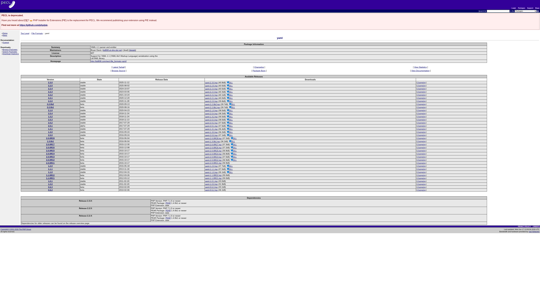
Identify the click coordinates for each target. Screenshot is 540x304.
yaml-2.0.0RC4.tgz (213, 154)
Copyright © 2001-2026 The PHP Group (16, 229)
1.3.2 (50, 116)
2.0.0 (50, 135)
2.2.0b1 (50, 107)
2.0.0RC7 (50, 144)
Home (6, 33)
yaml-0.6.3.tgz (211, 187)
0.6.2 (50, 190)
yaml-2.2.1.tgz (211, 98)
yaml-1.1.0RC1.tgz (213, 178)
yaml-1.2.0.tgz (211, 166)
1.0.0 (50, 184)
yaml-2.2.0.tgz (211, 101)
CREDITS (536, 226)
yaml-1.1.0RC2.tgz (213, 175)
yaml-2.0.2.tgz (211, 123)
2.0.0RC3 (50, 157)
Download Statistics (11, 54)
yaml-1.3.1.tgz (211, 129)
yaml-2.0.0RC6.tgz (213, 148)
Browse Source (118, 71)
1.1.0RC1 (50, 178)
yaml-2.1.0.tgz (211, 110)
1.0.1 (50, 181)
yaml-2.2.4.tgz (211, 89)
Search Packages (10, 52)
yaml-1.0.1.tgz (211, 181)
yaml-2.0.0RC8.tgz (213, 138)
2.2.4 (50, 89)
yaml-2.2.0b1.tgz (212, 107)
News (5, 35)
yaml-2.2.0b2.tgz (212, 104)
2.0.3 (50, 120)
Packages (521, 8)
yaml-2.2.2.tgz (211, 95)
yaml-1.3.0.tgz (211, 132)
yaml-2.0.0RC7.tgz (213, 144)
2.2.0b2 (50, 104)
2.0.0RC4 (50, 154)
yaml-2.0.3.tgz (211, 120)
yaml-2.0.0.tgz (211, 135)
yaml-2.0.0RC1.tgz (213, 163)
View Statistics (420, 67)
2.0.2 (50, 123)
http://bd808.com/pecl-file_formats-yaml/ (109, 61)
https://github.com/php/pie (34, 25)
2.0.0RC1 (50, 163)
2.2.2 (50, 95)
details (132, 50)
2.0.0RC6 (50, 147)
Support (530, 8)
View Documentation (420, 71)
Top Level (25, 33)
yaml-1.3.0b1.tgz (212, 141)
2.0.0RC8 (50, 138)
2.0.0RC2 (50, 160)
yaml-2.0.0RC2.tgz (213, 160)
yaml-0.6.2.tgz (211, 190)
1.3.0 (50, 132)
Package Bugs (259, 71)
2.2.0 (50, 101)
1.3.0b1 (50, 141)
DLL (231, 82)
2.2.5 (50, 85)
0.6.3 (50, 187)
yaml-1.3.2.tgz (211, 117)
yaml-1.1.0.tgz (211, 172)
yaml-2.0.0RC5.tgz (213, 151)
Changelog (259, 67)
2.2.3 (50, 92)
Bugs (537, 8)
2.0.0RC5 (50, 150)
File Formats (37, 33)
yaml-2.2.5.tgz (211, 86)
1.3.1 (50, 129)
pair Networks (534, 232)
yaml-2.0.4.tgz (211, 113)
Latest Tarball (119, 67)
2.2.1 (50, 98)
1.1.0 (50, 172)
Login (514, 8)
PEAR (168, 203)
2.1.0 (50, 110)
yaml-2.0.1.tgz (211, 126)
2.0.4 (50, 113)
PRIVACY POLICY (524, 226)
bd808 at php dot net (112, 50)
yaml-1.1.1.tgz (211, 169)
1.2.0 (50, 166)
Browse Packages (11, 50)
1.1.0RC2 (50, 175)
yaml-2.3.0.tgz (211, 82)
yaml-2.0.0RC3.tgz (213, 157)
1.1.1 (50, 169)
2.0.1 (50, 126)
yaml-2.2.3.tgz (211, 92)
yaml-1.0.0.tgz (211, 184)
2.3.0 (50, 82)
